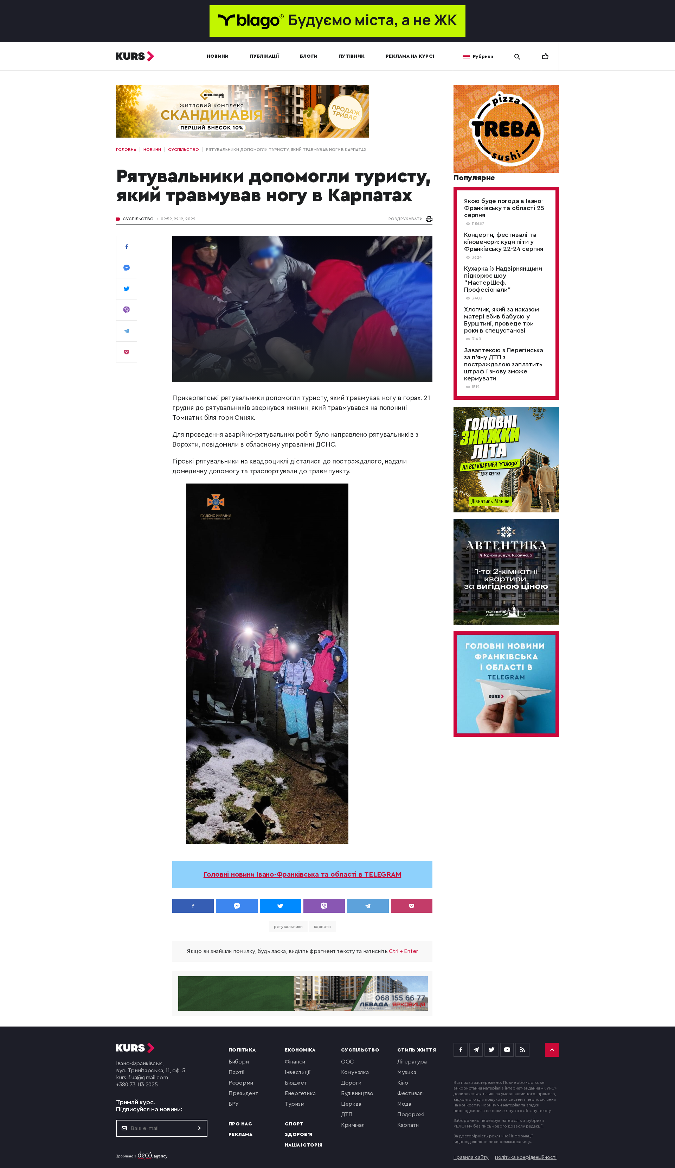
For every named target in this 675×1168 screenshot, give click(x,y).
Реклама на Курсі (410, 56)
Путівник (352, 56)
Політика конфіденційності (526, 1157)
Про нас (240, 1124)
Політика (242, 1050)
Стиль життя (416, 1050)
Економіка (300, 1050)
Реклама (240, 1134)
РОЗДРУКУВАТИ (405, 219)
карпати (322, 926)
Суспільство (138, 219)
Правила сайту (471, 1157)
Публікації (264, 56)
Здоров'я (298, 1134)
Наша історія (303, 1145)
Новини (218, 56)
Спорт (294, 1124)
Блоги (308, 56)
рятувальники (288, 926)
